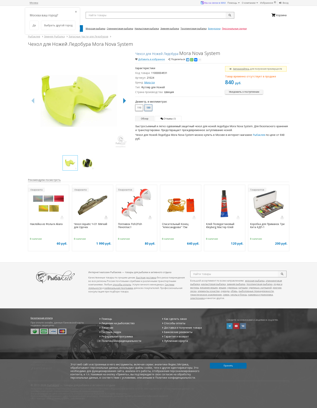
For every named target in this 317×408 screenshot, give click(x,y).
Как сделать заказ (175, 319)
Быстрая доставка (146, 277)
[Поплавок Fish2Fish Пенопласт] (136, 204)
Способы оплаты (174, 323)
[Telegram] (187, 59)
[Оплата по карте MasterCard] (62, 331)
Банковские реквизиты (178, 332)
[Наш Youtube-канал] (236, 326)
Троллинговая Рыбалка (194, 28)
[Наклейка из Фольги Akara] (48, 204)
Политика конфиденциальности (121, 341)
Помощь (232, 2)
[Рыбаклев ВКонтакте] (243, 326)
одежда (225, 291)
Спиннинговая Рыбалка (120, 28)
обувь (234, 291)
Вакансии (107, 327)
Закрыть (312, 406)
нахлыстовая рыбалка (213, 284)
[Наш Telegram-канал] (229, 326)
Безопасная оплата (42, 318)
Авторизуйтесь (241, 68)
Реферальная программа (117, 336)
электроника (197, 298)
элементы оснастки (209, 291)
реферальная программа (118, 288)
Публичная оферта (176, 341)
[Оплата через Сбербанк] (35, 331)
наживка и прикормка (260, 294)
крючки (277, 287)
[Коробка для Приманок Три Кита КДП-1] (268, 204)
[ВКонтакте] (195, 59)
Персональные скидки (234, 28)
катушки (243, 287)
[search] (282, 274)
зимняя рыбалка (236, 284)
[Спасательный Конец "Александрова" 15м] (180, 204)
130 (148, 107)
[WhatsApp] (191, 59)
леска (193, 291)
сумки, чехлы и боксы (235, 294)
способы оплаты (122, 284)
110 (139, 107)
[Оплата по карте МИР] (44, 331)
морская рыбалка (255, 280)
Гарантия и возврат (176, 336)
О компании (249, 2)
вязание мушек (209, 287)
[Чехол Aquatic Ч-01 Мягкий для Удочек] (92, 204)
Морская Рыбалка (95, 28)
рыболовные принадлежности (256, 291)
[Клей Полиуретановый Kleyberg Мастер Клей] (224, 204)
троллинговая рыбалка (259, 284)
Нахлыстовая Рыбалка (147, 28)
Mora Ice (149, 82)
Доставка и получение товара (183, 327)
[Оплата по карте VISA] (53, 331)
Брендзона (214, 28)
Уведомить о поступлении (244, 91)
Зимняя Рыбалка (169, 28)
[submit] (230, 15)
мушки (222, 287)
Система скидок (111, 332)
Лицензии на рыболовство (118, 323)
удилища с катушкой (260, 287)
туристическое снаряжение (206, 294)
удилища (232, 287)
